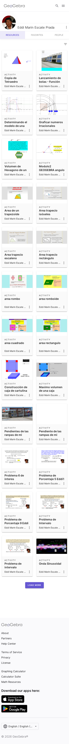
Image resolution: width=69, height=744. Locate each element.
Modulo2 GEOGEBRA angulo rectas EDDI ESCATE (52, 172)
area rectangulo (49, 343)
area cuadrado (14, 343)
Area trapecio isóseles (48, 212)
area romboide (49, 298)
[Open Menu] (63, 6)
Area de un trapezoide (11, 212)
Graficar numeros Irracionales (51, 123)
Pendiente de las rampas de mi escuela (50, 435)
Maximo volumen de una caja (50, 388)
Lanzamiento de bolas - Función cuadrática (50, 81)
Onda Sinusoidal (50, 563)
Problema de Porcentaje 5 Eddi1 (51, 477)
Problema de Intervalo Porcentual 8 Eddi (51, 523)
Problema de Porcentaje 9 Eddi (16, 521)
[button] (34, 585)
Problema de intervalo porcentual (13, 567)
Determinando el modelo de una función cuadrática (15, 127)
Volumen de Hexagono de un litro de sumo (15, 170)
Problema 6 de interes (14, 477)
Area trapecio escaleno (13, 256)
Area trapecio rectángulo (48, 256)
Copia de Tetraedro (11, 79)
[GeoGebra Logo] (14, 5)
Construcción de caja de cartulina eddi (15, 390)
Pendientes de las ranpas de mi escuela (16, 435)
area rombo (12, 298)
